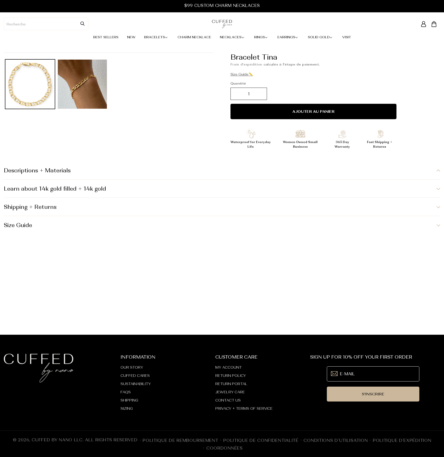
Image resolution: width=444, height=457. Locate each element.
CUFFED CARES (135, 375)
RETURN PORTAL (231, 384)
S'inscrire (373, 394)
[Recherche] (82, 23)
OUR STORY (132, 367)
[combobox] (46, 24)
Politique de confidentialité (261, 440)
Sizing (127, 408)
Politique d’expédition (402, 440)
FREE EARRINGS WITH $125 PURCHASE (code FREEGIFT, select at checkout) (222, 5)
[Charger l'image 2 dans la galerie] (82, 84)
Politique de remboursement (180, 440)
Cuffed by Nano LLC (57, 440)
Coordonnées (224, 448)
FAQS (126, 392)
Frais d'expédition (246, 64)
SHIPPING (129, 400)
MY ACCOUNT (228, 367)
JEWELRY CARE (230, 392)
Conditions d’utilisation (335, 440)
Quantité (238, 83)
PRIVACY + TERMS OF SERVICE (244, 408)
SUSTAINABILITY (136, 384)
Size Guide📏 (241, 74)
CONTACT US (228, 400)
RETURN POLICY (230, 375)
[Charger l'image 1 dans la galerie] (30, 84)
